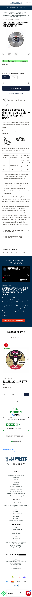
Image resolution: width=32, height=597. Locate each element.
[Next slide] (28, 54)
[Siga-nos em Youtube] (21, 464)
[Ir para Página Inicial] (16, 3)
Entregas (16, 479)
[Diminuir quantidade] (3, 83)
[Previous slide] (3, 54)
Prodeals (16, 511)
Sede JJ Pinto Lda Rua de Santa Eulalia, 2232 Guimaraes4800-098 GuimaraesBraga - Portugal (16, 562)
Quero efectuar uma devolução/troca (16, 496)
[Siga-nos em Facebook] (16, 464)
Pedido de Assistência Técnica (16, 493)
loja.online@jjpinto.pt (16, 529)
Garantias (16, 484)
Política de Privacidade (16, 489)
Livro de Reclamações (16, 491)
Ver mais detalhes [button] (16, 568)
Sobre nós (16, 477)
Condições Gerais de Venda (16, 475)
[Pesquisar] (5, 2)
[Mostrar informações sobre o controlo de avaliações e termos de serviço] (28, 417)
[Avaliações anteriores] (3, 430)
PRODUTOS (13, 12)
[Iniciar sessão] (27, 2)
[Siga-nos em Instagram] (14, 464)
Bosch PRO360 (16, 516)
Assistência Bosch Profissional (16, 503)
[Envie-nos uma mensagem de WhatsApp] (3, 593)
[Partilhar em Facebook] (3, 252)
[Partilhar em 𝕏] (7, 252)
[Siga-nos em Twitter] (19, 464)
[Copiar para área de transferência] (24, 252)
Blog (16, 509)
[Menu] (2, 2)
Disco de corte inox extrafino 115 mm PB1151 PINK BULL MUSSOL (16, 383)
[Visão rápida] (27, 359)
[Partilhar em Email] (20, 252)
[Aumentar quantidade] (28, 83)
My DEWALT (16, 518)
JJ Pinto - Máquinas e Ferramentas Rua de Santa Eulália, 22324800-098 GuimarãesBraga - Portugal (16, 545)
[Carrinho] (30, 2)
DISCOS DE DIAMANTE (15, 13)
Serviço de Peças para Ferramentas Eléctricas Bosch (16, 506)
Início (5, 12)
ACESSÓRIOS (22, 12)
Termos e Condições (16, 486)
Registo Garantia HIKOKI (16, 520)
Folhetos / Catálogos (16, 513)
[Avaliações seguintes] (28, 430)
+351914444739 (16, 534)
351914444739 (16, 538)
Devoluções (16, 482)
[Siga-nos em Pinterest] (24, 464)
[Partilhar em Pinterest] (15, 252)
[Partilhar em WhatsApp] (11, 252)
